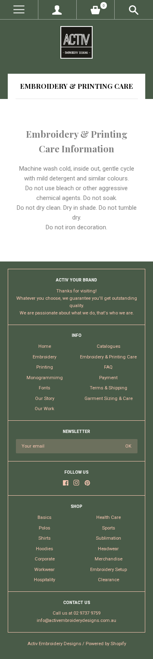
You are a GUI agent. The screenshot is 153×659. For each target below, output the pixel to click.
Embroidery (44, 357)
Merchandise (108, 559)
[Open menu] (19, 9)
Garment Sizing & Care (108, 398)
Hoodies (44, 548)
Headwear (108, 548)
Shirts (44, 538)
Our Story (44, 398)
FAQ (108, 367)
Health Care (108, 517)
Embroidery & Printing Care (108, 357)
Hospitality (44, 579)
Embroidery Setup (108, 569)
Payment (108, 377)
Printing (44, 367)
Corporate (45, 559)
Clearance (108, 579)
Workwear (44, 569)
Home (44, 346)
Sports (108, 528)
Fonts (44, 388)
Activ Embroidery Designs (54, 643)
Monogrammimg (45, 377)
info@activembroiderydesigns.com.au (76, 620)
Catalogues (108, 346)
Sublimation (108, 538)
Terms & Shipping (108, 388)
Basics (44, 517)
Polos (44, 528)
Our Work (44, 408)
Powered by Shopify (106, 643)
